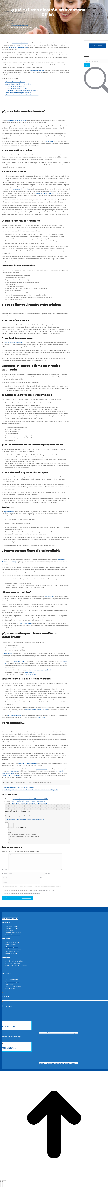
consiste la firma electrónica (16, 120)
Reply (6, 822)
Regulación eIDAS (9, 512)
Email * (47, 874)
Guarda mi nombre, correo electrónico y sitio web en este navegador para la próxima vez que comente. (32, 887)
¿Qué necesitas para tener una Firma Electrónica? (21, 95)
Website (43, 878)
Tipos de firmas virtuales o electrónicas (18, 84)
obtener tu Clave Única (24, 624)
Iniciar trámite (97, 46)
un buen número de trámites (18, 47)
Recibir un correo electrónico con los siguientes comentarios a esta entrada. (29, 890)
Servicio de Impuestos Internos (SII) (47, 193)
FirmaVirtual (49, 597)
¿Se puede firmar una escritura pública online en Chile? (30, 799)
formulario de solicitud (18, 661)
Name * (4, 874)
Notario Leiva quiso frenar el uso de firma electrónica (29, 803)
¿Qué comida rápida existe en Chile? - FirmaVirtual (28, 801)
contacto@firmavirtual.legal (41, 670)
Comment (5, 869)
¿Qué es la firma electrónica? (15, 82)
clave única (41, 718)
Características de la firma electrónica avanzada (21, 91)
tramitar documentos (37, 71)
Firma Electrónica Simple (16, 86)
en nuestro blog (41, 769)
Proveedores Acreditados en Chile (36, 710)
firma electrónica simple (20, 43)
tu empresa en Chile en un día (19, 189)
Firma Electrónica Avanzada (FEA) (14, 343)
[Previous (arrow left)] (0, 1184)
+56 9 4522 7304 (29, 672)
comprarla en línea (14, 715)
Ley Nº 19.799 (49, 141)
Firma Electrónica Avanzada (17, 88)
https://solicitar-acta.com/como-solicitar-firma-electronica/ (24, 819)
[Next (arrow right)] (2, 1184)
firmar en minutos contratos (27, 763)
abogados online (12, 771)
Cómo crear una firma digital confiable (18, 93)
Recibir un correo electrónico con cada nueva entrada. (22, 894)
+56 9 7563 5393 (30, 674)
